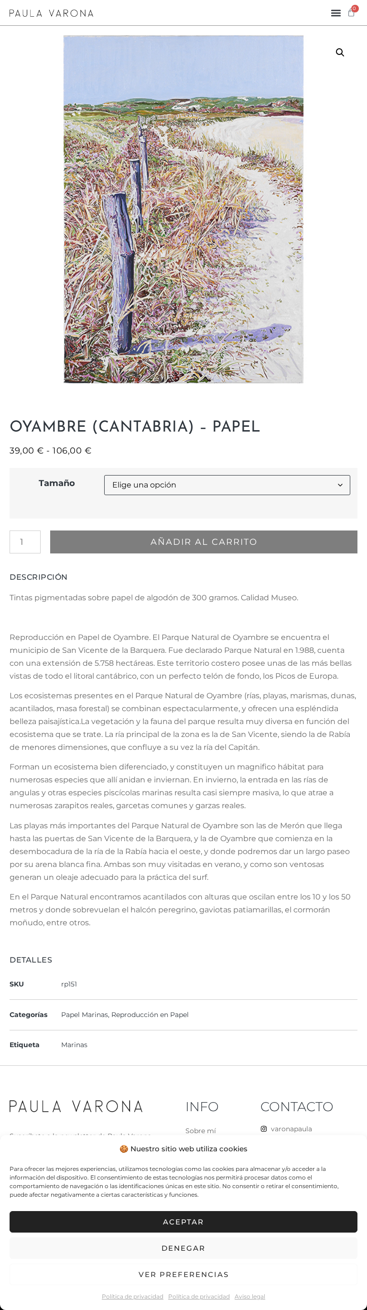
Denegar (183, 1248)
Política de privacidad (132, 1296)
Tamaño (57, 483)
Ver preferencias (184, 1274)
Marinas (74, 1044)
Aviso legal (250, 1296)
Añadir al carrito (204, 542)
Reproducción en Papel (150, 1014)
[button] (336, 13)
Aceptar (183, 1221)
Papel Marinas (84, 1014)
